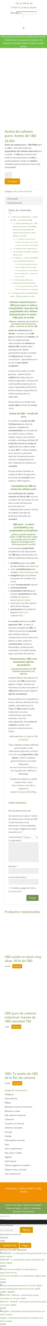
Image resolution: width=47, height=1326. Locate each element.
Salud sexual (10, 1161)
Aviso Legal (17, 1205)
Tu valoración (15, 840)
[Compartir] (6, 1216)
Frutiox (26, 600)
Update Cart (9, 1245)
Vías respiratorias (13, 1173)
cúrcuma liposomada (28, 572)
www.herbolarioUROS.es (24, 767)
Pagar (25, 1245)
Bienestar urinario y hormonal (18, 1107)
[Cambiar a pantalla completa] (3, 1216)
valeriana (33, 566)
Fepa (7, 1144)
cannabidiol (13, 359)
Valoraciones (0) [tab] (14, 203)
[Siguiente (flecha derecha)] (3, 1219)
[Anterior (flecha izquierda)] (1, 1219)
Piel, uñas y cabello (13, 1153)
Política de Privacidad (32, 1205)
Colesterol (9, 1119)
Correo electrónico (17, 877)
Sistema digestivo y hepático (17, 1165)
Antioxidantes (11, 1098)
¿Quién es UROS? (26, 1188)
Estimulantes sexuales (15, 1140)
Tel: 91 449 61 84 (23, 3)
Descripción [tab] (12, 198)
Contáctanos (11, 1188)
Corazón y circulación (14, 1123)
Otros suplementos (13, 1148)
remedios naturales (25, 785)
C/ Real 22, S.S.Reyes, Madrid (24, 7)
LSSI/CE (26, 1208)
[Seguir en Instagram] (23, 1199)
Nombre (13, 866)
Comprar (12, 181)
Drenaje (8, 1132)
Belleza (8, 1102)
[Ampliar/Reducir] (1, 1216)
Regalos (8, 1157)
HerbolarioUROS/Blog (26, 792)
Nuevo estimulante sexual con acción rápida (20, 1288)
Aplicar (26, 1229)
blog (24, 782)
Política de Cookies (13, 1208)
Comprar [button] (17, 966)
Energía (8, 1136)
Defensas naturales (13, 1127)
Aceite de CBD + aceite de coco (26, 249)
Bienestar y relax (12, 1111)
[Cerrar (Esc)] (8, 1216)
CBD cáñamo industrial (22, 191)
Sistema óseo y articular (16, 1169)
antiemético (15, 603)
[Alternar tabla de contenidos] (10, 213)
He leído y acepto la (22, 890)
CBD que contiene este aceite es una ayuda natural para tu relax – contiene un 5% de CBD (26, 242)
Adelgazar (9, 1094)
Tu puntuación (15, 837)
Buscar (14, 13)
